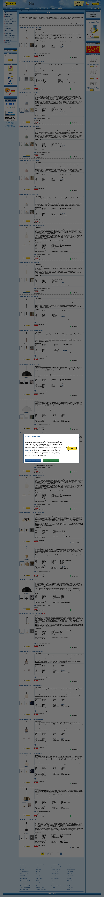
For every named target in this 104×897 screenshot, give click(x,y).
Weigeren (33, 460)
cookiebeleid (28, 450)
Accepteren (51, 460)
